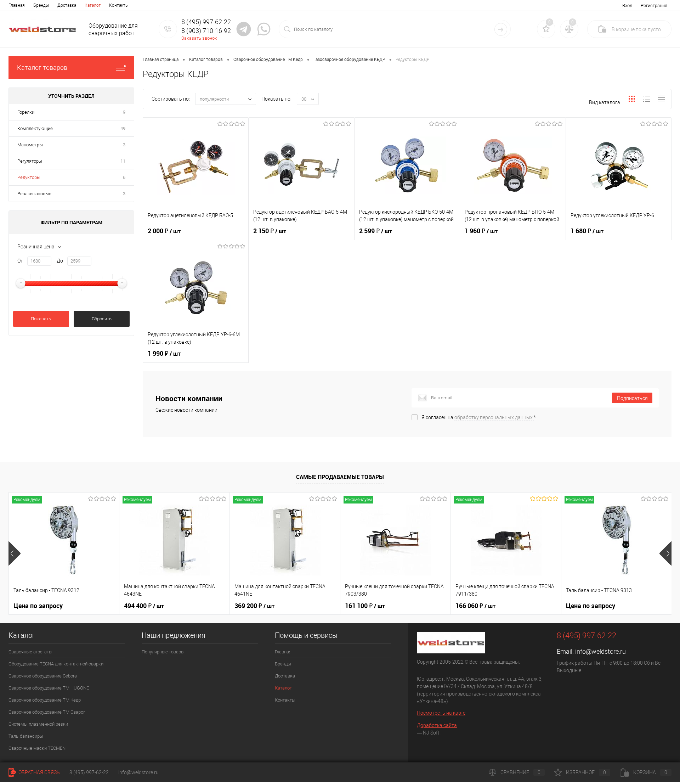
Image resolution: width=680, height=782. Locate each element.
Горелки (25, 112)
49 (122, 128)
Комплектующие (35, 128)
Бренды (41, 5)
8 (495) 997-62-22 (89, 772)
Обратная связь (38, 772)
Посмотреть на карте (441, 713)
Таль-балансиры (25, 736)
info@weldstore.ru (600, 651)
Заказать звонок (199, 38)
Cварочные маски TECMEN (37, 748)
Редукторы (28, 177)
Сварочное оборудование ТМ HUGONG (49, 688)
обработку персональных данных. (494, 417)
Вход (627, 5)
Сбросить (102, 318)
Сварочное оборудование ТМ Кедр (44, 700)
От (20, 261)
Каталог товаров (42, 67)
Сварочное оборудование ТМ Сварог (46, 712)
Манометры (30, 144)
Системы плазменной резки (38, 724)
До (60, 261)
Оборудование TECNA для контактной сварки (55, 663)
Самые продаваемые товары (340, 477)
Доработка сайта (437, 725)
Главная (16, 5)
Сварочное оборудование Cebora (42, 676)
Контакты (119, 5)
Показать (41, 318)
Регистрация (654, 5)
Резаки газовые (34, 193)
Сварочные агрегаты (30, 651)
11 (122, 161)
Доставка (66, 5)
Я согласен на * (478, 417)
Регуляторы (29, 161)
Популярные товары (163, 651)
